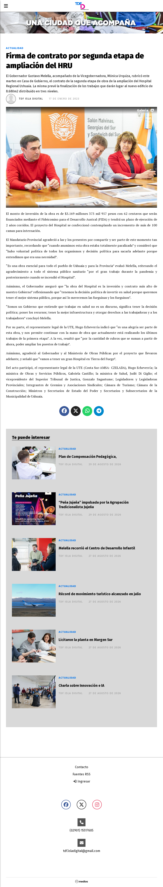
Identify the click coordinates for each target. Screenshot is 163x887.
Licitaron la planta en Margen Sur (86, 640)
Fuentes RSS (81, 774)
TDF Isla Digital (31, 98)
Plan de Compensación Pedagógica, (87, 457)
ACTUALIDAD (14, 48)
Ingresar (83, 781)
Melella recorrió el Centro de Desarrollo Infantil (97, 548)
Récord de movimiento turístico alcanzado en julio (100, 594)
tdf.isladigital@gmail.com (81, 851)
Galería (142, 110)
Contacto (81, 767)
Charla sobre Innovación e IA (81, 686)
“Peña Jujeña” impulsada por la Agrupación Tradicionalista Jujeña (94, 504)
